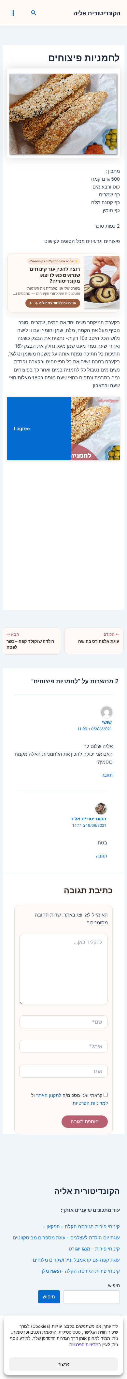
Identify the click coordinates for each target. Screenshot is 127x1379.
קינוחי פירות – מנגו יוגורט (94, 1249)
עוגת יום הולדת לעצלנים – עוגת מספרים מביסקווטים (66, 1238)
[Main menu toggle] (13, 13)
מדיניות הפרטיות (83, 1344)
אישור (63, 1364)
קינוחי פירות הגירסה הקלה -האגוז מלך (80, 1271)
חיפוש (114, 1285)
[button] (33, 13)
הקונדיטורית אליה (96, 13)
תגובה (107, 775)
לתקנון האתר (48, 1095)
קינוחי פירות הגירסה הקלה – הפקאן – (81, 1227)
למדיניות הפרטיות (90, 1103)
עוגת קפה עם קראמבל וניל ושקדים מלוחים (76, 1260)
